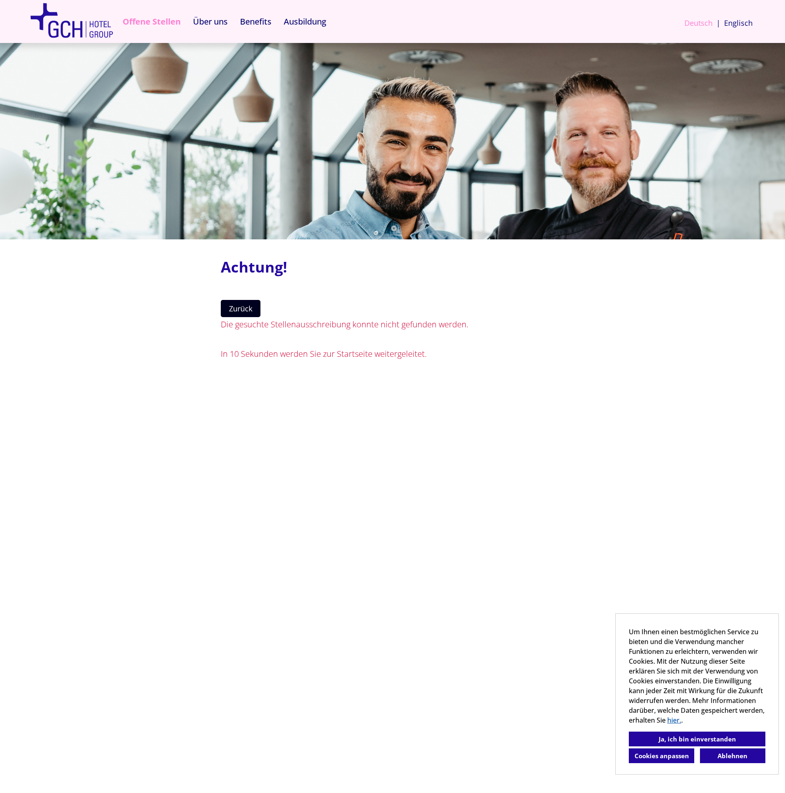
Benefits (255, 21)
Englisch (738, 23)
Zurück (240, 308)
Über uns (210, 21)
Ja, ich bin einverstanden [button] (697, 739)
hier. (674, 720)
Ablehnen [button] (732, 756)
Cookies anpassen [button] (662, 756)
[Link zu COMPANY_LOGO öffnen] (71, 21)
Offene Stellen (152, 21)
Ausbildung (305, 21)
